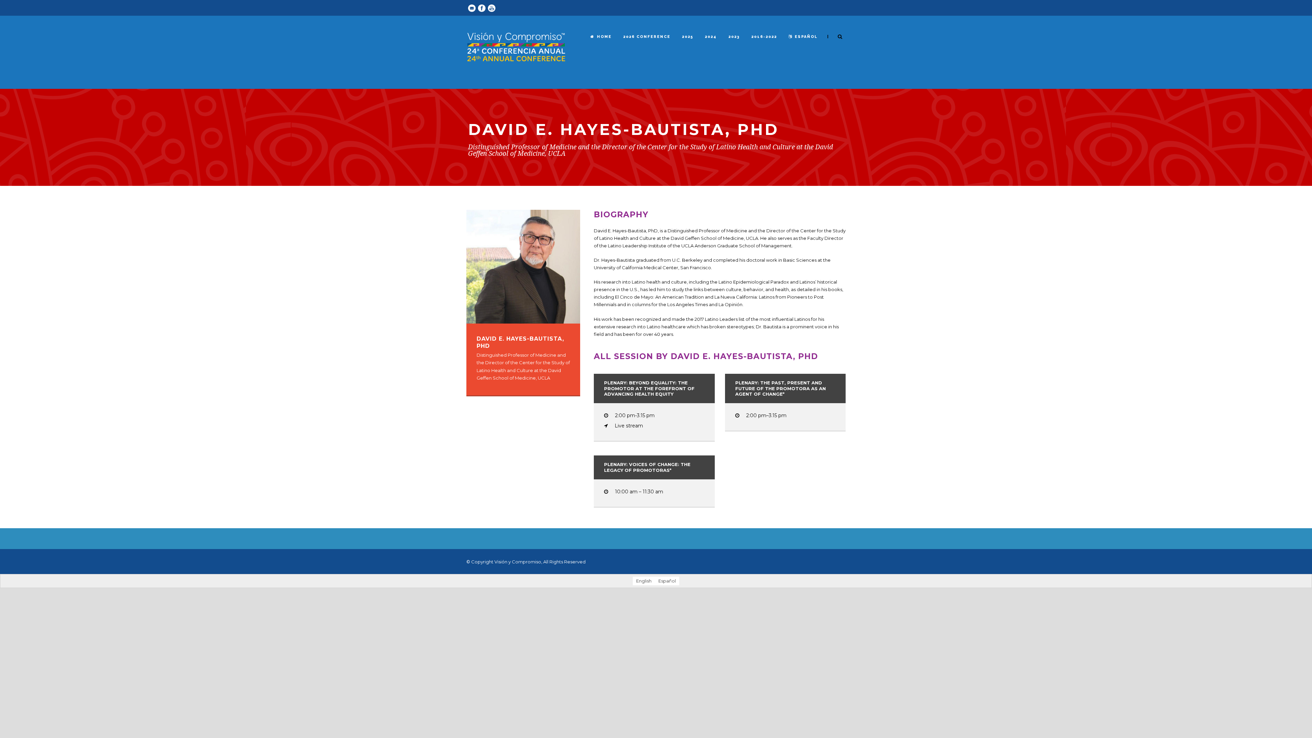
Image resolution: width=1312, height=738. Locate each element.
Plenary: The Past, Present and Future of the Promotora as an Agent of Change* (780, 388)
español (806, 37)
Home (604, 37)
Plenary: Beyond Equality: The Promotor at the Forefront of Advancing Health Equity (649, 388)
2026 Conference (646, 37)
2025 (687, 37)
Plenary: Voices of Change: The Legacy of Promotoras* (647, 467)
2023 (734, 37)
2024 (711, 37)
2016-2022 (764, 37)
